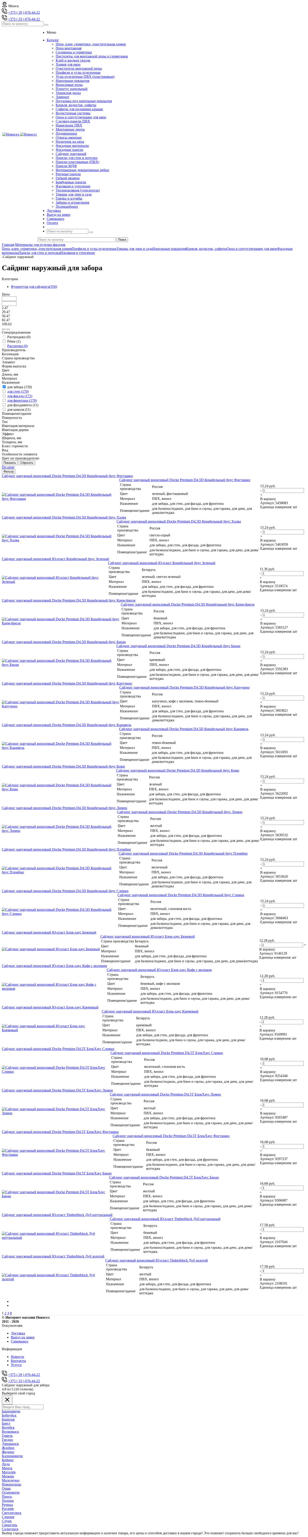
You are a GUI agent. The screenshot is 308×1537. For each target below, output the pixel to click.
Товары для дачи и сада (74, 194)
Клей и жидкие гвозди (73, 60)
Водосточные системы (73, 113)
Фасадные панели (69, 150)
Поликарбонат (67, 206)
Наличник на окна (70, 141)
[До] (8, 329)
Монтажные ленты (70, 129)
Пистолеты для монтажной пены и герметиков (92, 56)
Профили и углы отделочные (78, 72)
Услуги (16, 1365)
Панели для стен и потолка (76, 158)
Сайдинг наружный (71, 154)
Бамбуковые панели (71, 182)
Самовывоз (19, 1341)
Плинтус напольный (71, 89)
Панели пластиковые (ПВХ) (77, 162)
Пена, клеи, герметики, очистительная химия (91, 44)
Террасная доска (68, 93)
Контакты (18, 1361)
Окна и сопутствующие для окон (81, 117)
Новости (17, 1357)
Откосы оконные (69, 137)
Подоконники (66, 133)
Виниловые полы (69, 85)
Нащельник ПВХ (69, 125)
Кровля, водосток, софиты (76, 105)
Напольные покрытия (72, 81)
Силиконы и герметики (74, 52)
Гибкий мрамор (68, 178)
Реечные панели (68, 174)
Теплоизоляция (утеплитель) (78, 190)
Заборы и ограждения (72, 202)
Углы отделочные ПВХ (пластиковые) (85, 76)
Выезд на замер (22, 1337)
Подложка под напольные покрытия (84, 101)
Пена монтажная (68, 48)
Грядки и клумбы (69, 198)
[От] (3, 329)
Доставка (18, 1333)
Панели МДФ (66, 166)
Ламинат (62, 97)
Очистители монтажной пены (79, 68)
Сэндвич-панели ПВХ (73, 121)
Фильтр (9, 471)
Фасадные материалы (72, 146)
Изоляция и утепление (73, 186)
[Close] (7, 1400)
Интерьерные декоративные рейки (82, 170)
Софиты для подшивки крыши (79, 109)
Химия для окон (68, 64)
